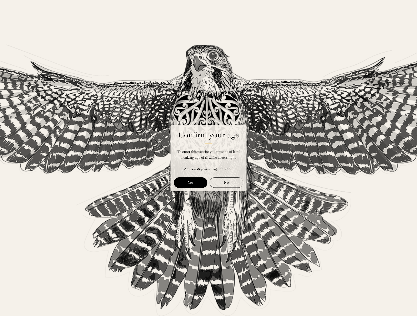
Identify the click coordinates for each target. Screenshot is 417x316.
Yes (191, 182)
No (226, 182)
